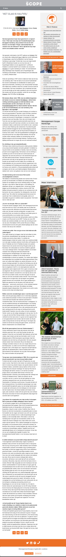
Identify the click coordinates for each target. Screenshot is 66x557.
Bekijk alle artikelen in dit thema (52, 57)
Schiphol (32, 55)
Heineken (5, 69)
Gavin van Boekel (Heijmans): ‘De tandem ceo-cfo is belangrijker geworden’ (52, 51)
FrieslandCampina (8, 105)
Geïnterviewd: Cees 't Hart (59, 67)
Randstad (46, 77)
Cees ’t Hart (21, 57)
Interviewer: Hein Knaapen (58, 104)
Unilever (25, 100)
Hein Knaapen (24, 28)
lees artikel (52, 241)
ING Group (21, 94)
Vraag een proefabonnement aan (52, 405)
